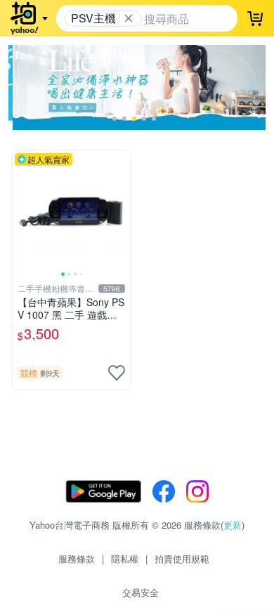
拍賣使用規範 (182, 558)
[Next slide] (121, 209)
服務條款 (76, 558)
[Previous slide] (21, 209)
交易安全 (140, 592)
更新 (232, 524)
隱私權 (124, 558)
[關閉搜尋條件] (128, 18)
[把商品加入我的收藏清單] (116, 372)
